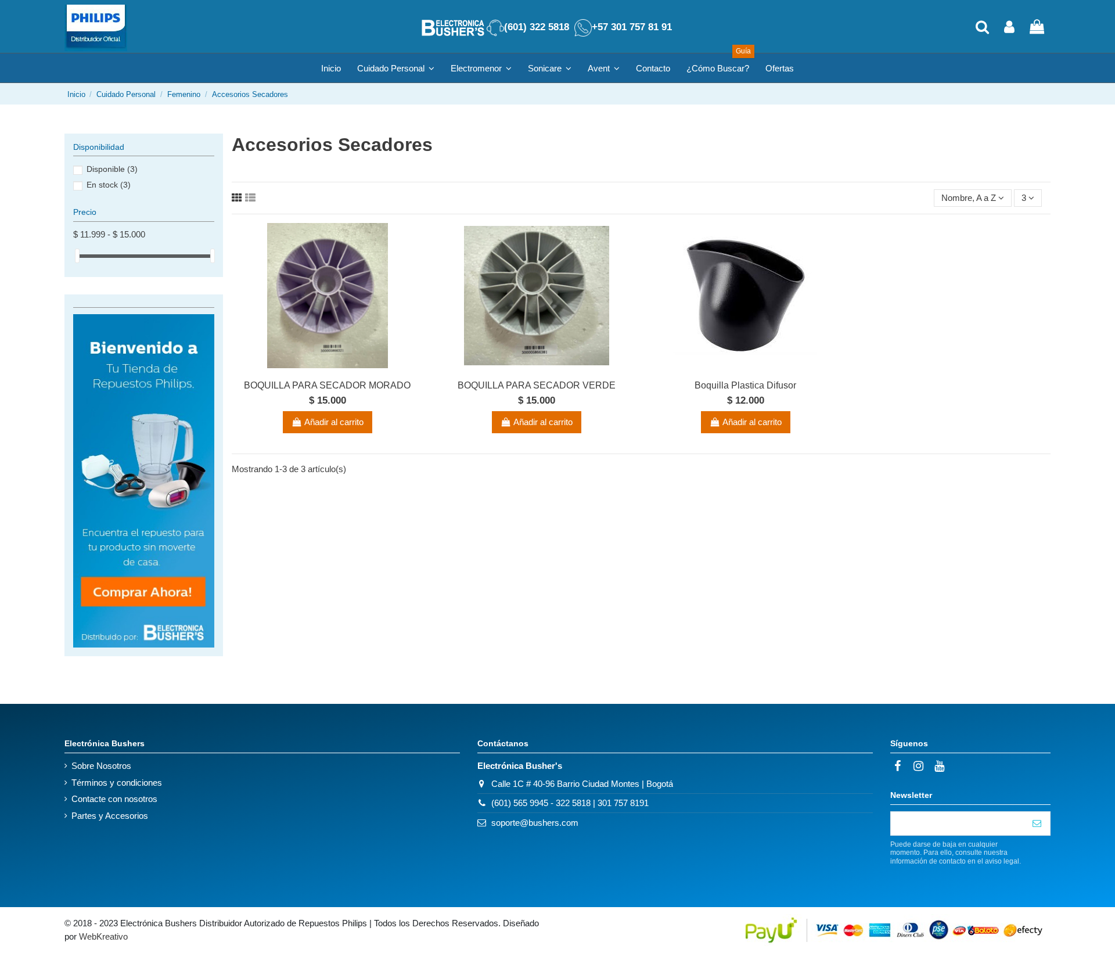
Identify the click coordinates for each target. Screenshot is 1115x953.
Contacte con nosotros (114, 799)
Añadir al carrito (334, 422)
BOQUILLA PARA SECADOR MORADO (327, 385)
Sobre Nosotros (101, 766)
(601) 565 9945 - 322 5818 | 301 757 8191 (570, 803)
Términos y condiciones (116, 782)
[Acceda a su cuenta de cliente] (1009, 28)
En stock (109, 184)
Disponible (112, 169)
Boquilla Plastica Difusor (745, 385)
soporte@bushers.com (534, 823)
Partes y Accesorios (109, 816)
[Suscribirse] (1037, 824)
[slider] (77, 256)
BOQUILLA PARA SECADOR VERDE (537, 385)
